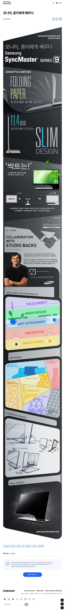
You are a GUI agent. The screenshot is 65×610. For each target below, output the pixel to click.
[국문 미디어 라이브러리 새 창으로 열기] (25, 599)
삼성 (23, 546)
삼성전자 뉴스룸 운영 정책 (29, 590)
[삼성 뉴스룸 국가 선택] (56, 3)
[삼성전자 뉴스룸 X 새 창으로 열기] (17, 599)
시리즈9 (34, 546)
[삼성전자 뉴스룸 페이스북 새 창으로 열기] (13, 599)
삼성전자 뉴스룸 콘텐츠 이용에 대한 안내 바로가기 (23, 566)
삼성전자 (28, 546)
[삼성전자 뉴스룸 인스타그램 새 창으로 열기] (8, 599)
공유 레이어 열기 (56, 19)
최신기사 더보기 (32, 574)
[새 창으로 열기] (26, 604)
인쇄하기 (60, 19)
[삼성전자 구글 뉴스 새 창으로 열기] (33, 599)
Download (53, 19)
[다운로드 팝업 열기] (62, 600)
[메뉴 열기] (60, 3)
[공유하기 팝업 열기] (62, 604)
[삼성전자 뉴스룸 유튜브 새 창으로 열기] (4, 599)
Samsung (6, 546)
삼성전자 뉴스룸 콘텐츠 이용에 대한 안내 (53, 590)
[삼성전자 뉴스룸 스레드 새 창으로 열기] (21, 599)
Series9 (13, 546)
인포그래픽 (40, 546)
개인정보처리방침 (40, 590)
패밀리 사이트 (7, 604)
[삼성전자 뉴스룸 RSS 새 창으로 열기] (29, 599)
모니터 (18, 546)
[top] (62, 607)
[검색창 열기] (53, 3)
